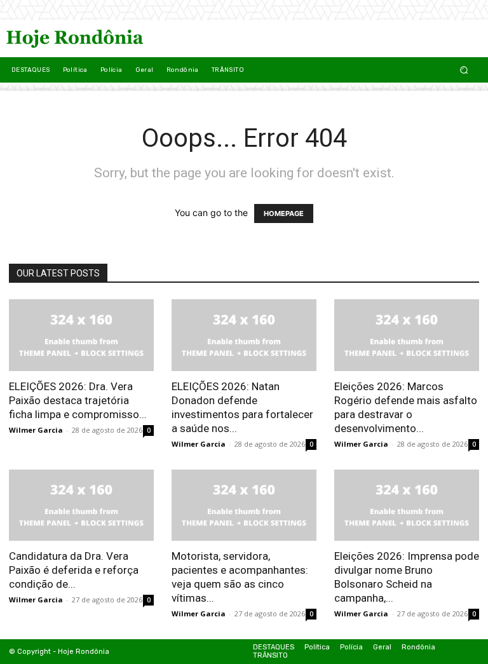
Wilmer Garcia (36, 430)
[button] (464, 69)
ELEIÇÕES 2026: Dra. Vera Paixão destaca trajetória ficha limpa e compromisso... (78, 400)
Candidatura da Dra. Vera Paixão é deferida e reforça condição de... (74, 570)
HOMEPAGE (284, 213)
